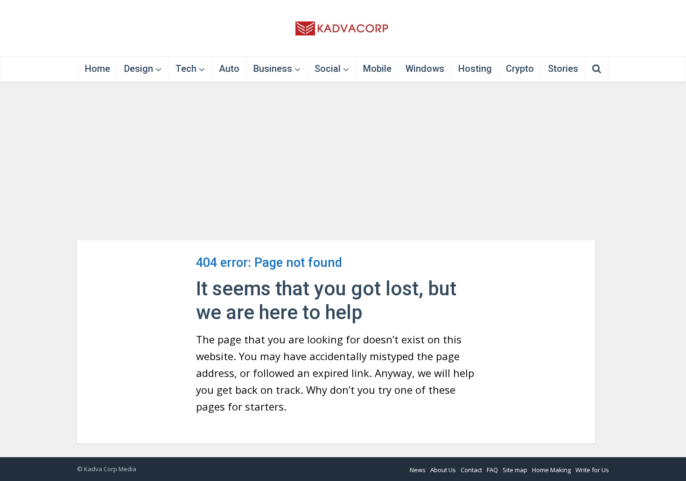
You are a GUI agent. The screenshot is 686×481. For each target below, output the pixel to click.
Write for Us (592, 470)
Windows (425, 68)
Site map (515, 470)
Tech (185, 68)
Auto (229, 68)
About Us (443, 470)
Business (272, 68)
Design (138, 68)
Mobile (377, 68)
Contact (471, 470)
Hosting (475, 68)
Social (328, 68)
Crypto (520, 68)
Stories (563, 68)
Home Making (551, 470)
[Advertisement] (343, 161)
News (418, 470)
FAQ (492, 470)
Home (97, 68)
